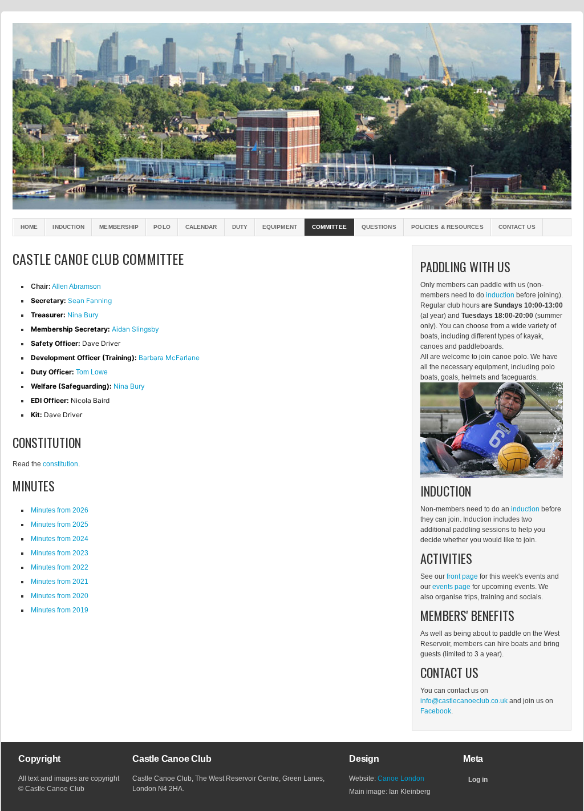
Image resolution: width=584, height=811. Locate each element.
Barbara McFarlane (169, 357)
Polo (161, 227)
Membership (119, 227)
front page (462, 576)
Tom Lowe (92, 372)
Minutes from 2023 (59, 553)
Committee (329, 227)
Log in (478, 780)
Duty (240, 227)
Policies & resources (447, 227)
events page (451, 587)
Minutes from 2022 (59, 567)
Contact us (517, 227)
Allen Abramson (76, 286)
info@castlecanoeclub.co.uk (464, 701)
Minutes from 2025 (59, 524)
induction (500, 295)
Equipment (279, 227)
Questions (379, 227)
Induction (68, 227)
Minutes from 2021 (59, 582)
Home (29, 227)
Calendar (201, 227)
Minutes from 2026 (59, 510)
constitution (60, 464)
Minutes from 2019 (59, 610)
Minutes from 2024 (59, 539)
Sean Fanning (90, 300)
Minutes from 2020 (59, 596)
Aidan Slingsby (135, 329)
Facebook (435, 711)
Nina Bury (83, 314)
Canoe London (401, 778)
